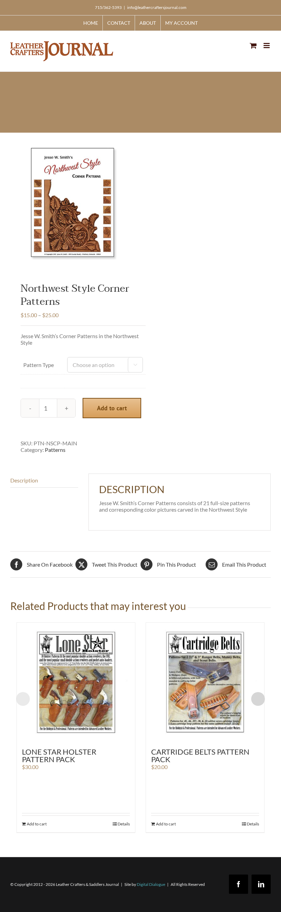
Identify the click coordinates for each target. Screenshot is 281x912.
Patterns (55, 449)
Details (124, 823)
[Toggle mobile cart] (253, 45)
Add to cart (112, 408)
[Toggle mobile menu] (267, 45)
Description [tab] (24, 480)
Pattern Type (38, 365)
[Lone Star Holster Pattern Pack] (76, 682)
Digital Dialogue (151, 884)
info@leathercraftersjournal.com (156, 7)
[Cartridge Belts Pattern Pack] (205, 682)
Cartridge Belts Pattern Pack (200, 755)
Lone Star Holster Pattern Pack (59, 755)
